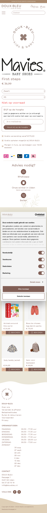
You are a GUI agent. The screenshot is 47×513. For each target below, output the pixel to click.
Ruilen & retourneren (11, 415)
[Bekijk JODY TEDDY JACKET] (12, 347)
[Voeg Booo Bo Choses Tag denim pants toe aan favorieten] (26, 332)
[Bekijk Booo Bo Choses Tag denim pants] (34, 310)
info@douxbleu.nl (10, 485)
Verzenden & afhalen (11, 410)
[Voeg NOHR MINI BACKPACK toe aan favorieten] (26, 369)
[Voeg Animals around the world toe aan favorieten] (4, 332)
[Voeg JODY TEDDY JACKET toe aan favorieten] (4, 369)
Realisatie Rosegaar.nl (9, 509)
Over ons (6, 407)
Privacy (5, 420)
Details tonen (35, 282)
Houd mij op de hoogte (17, 127)
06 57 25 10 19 (8, 483)
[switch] (41, 259)
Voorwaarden (8, 418)
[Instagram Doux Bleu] (19, 492)
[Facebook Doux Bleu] (15, 492)
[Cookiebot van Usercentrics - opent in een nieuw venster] (34, 215)
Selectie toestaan (23, 296)
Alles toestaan (23, 289)
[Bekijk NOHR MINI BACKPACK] (34, 347)
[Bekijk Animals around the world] (12, 310)
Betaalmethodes (9, 412)
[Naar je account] (32, 7)
